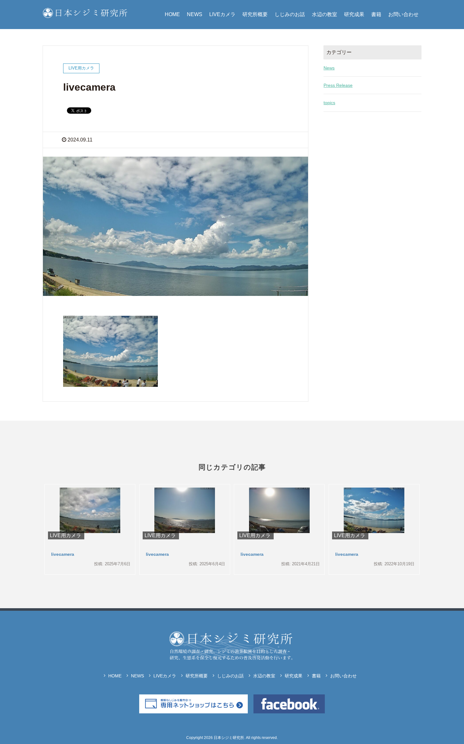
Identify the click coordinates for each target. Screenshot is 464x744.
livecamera (62, 554)
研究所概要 (255, 14)
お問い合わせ (403, 14)
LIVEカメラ (222, 14)
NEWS (194, 14)
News (329, 67)
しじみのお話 (290, 14)
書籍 (376, 14)
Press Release (338, 85)
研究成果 (354, 14)
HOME (172, 14)
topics (329, 102)
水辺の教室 (324, 14)
